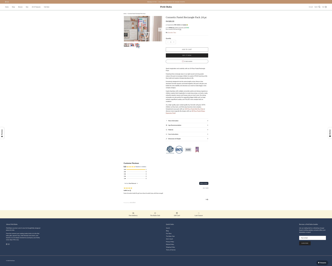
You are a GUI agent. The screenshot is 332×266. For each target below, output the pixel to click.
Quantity (168, 38)
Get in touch (169, 239)
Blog (167, 231)
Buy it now (187, 55)
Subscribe (304, 243)
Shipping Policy (170, 247)
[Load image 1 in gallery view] (143, 28)
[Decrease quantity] (167, 42)
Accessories (180, 2)
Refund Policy (170, 244)
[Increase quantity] (174, 42)
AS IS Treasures (36, 7)
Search (168, 228)
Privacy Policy (170, 242)
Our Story (169, 233)
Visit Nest (46, 7)
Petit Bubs (12, 260)
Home (6, 7)
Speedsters (168, 2)
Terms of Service (171, 250)
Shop (13, 7)
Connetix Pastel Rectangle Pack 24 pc (137, 13)
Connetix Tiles (172, 32)
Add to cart (187, 49)
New (27, 7)
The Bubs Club (170, 236)
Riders (173, 2)
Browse (20, 7)
